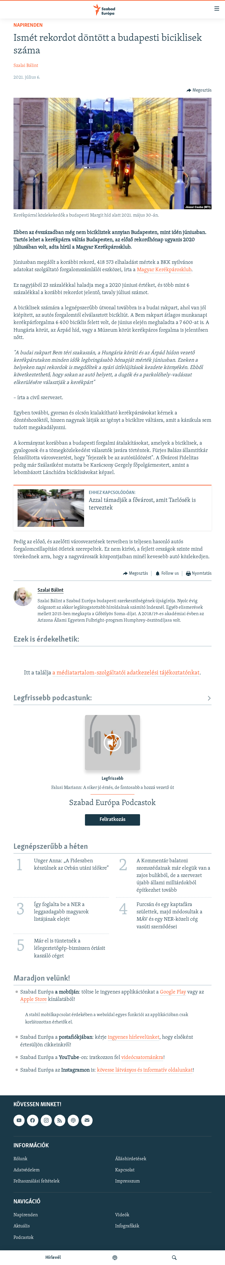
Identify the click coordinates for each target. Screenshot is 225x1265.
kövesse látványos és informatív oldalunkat (144, 1070)
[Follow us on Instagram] (46, 1120)
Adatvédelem (26, 1170)
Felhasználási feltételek (36, 1181)
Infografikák (127, 1226)
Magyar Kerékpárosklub (164, 270)
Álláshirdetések (130, 1159)
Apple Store (33, 999)
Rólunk (20, 1159)
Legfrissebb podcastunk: (52, 698)
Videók (122, 1215)
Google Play (173, 992)
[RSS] (59, 1120)
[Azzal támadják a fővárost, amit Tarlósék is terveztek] (51, 508)
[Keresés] (174, 1257)
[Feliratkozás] (86, 1120)
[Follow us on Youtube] (19, 1120)
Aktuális (21, 1226)
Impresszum (127, 1181)
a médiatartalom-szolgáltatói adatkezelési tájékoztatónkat (126, 673)
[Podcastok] (115, 1257)
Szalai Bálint (25, 65)
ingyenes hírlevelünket (133, 1037)
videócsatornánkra (142, 1057)
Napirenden (28, 25)
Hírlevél (53, 1257)
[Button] (199, 90)
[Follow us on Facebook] (32, 1120)
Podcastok (23, 1237)
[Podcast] (73, 1120)
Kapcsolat (124, 1170)
